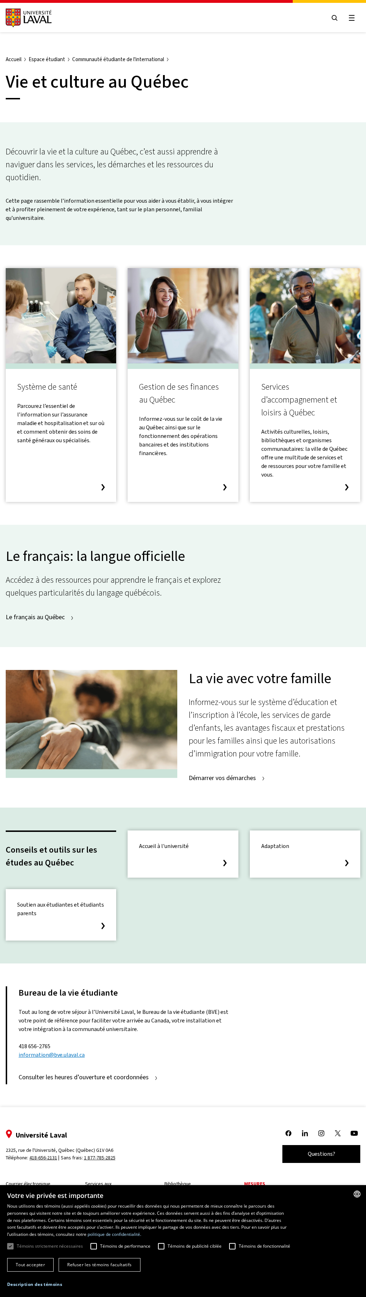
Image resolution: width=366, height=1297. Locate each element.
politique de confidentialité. (114, 1234)
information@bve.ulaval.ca (52, 1055)
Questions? (321, 1154)
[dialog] (183, 1241)
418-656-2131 (43, 1157)
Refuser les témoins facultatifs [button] (99, 1265)
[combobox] (357, 1194)
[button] (34, 1284)
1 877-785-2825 (99, 1157)
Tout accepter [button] (30, 1265)
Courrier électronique (28, 1183)
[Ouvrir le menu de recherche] (334, 17)
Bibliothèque (177, 1183)
